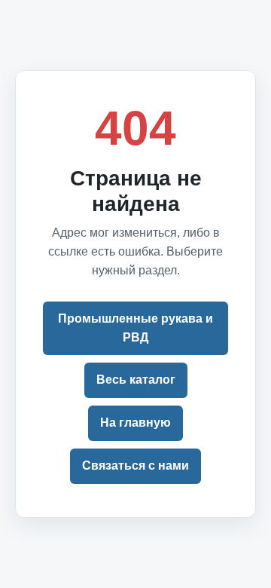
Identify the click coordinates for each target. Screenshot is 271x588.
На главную (135, 422)
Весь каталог (135, 379)
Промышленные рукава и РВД (135, 328)
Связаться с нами (135, 465)
